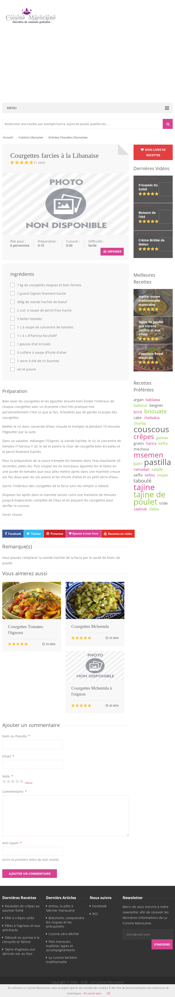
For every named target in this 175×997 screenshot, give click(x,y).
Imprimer (114, 251)
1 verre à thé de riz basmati (38, 361)
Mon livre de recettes (155, 152)
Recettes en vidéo (120, 534)
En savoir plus (92, 993)
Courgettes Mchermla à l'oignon (91, 691)
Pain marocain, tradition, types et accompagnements (60, 945)
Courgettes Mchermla (90, 626)
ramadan (141, 469)
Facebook (14, 534)
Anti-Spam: (12, 843)
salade (157, 469)
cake (138, 417)
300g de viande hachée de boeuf (42, 302)
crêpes (144, 436)
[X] (108, 993)
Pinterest (57, 534)
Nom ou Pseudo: (16, 736)
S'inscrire (162, 944)
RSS (95, 914)
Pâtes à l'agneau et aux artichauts (21, 927)
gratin (139, 443)
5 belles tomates (29, 319)
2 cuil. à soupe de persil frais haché (44, 310)
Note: (7, 776)
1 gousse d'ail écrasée (34, 344)
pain (138, 463)
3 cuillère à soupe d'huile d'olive (41, 352)
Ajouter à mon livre (85, 533)
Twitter (36, 534)
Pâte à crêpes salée (19, 918)
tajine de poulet (149, 498)
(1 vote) (39, 162)
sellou (149, 475)
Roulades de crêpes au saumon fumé (21, 908)
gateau (162, 437)
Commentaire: (14, 791)
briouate (155, 411)
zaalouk (140, 508)
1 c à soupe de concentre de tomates (45, 327)
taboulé (142, 480)
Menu (12, 108)
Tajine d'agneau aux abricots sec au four (18, 951)
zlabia (154, 508)
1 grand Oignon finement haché (41, 293)
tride (163, 503)
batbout (140, 405)
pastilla (157, 462)
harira (151, 443)
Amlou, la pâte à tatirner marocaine (60, 908)
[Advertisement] (88, 63)
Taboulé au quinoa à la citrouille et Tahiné (20, 939)
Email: (8, 756)
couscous (151, 429)
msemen (148, 455)
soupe (162, 475)
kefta (162, 443)
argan (139, 399)
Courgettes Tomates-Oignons (26, 629)
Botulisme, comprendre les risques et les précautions (65, 922)
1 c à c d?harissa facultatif (37, 336)
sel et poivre (26, 369)
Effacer (29, 783)
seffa (138, 475)
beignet (156, 405)
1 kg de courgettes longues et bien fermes (49, 285)
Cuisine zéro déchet (64, 934)
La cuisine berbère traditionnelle (61, 959)
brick (138, 411)
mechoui (141, 449)
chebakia (152, 417)
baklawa (153, 399)
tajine (144, 487)
